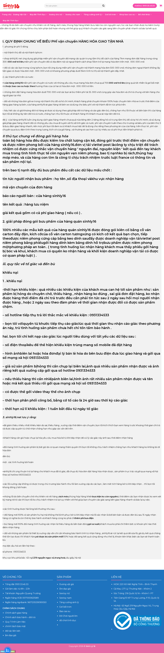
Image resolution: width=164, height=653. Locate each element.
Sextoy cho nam (72, 14)
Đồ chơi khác (144, 14)
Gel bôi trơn (110, 14)
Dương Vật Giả (19, 14)
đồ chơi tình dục (67, 620)
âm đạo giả (10, 635)
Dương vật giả (66, 584)
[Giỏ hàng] (161, 6)
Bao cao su (64, 611)
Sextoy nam (65, 598)
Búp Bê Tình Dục (37, 14)
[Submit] (103, 6)
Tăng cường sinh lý (92, 14)
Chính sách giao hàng (16, 613)
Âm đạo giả (65, 589)
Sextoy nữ (64, 593)
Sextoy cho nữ (55, 14)
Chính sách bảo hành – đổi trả (20, 617)
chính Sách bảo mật (15, 626)
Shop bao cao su (127, 14)
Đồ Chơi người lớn (68, 616)
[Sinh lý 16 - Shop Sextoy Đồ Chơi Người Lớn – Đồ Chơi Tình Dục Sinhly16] (21, 5)
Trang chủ (6, 14)
